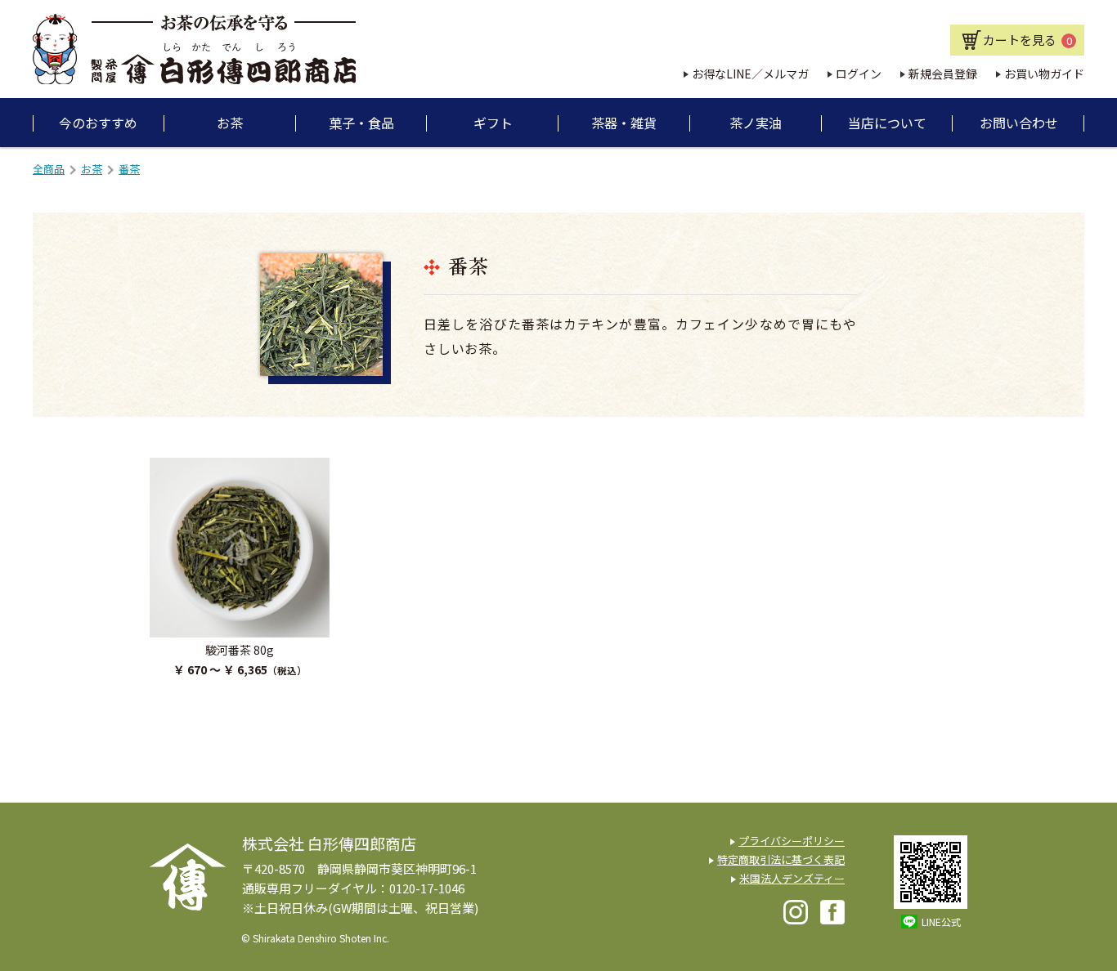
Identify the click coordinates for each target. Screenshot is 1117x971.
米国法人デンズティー (792, 878)
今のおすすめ (98, 122)
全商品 (49, 169)
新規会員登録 (942, 73)
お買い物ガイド (1044, 73)
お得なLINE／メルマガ (750, 73)
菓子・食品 (361, 122)
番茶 (129, 169)
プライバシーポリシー (791, 840)
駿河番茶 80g (239, 650)
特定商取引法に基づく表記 (781, 859)
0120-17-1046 (426, 888)
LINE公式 (941, 921)
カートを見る (1027, 39)
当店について (887, 122)
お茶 (230, 122)
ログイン (858, 73)
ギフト (493, 122)
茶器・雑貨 (624, 122)
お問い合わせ (1019, 122)
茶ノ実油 (755, 122)
